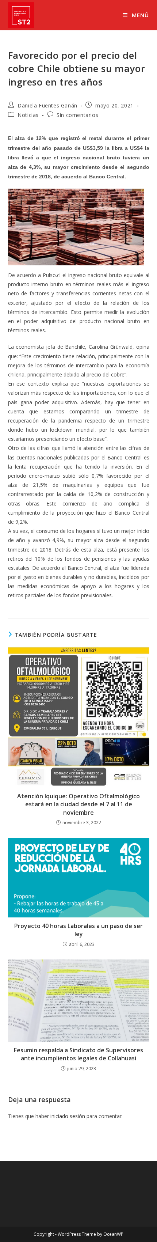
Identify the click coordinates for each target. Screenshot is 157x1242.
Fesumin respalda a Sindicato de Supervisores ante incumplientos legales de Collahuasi (78, 1054)
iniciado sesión (67, 1116)
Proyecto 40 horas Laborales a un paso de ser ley (78, 930)
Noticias (28, 114)
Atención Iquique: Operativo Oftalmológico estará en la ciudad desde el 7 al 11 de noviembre (78, 804)
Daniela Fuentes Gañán (47, 105)
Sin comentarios (77, 114)
